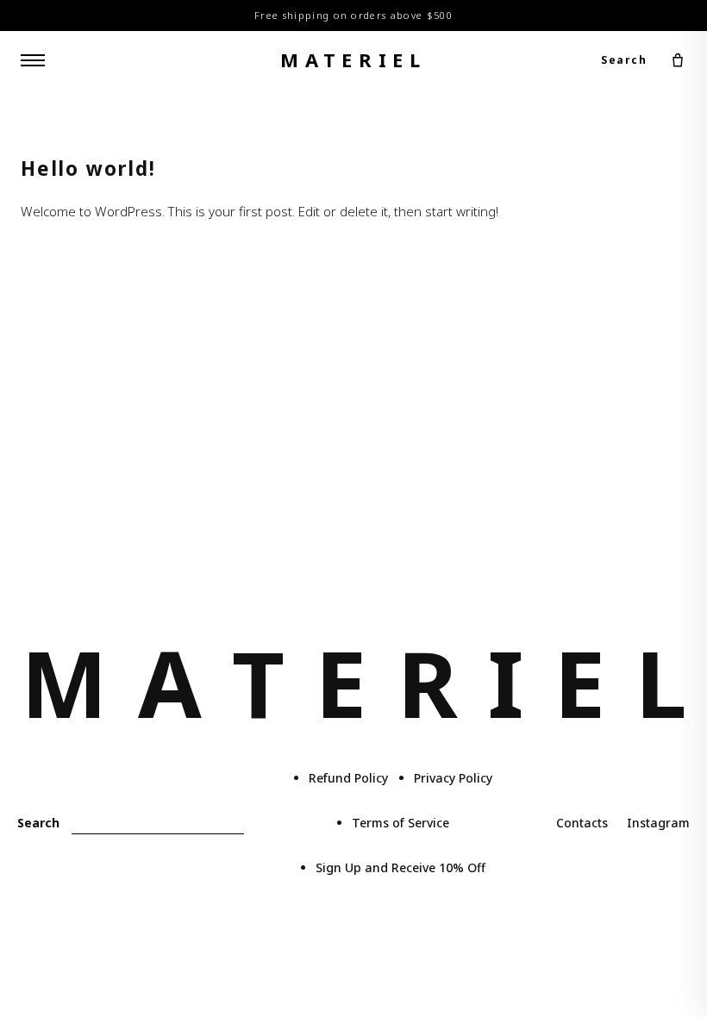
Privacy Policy (453, 778)
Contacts (582, 822)
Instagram (658, 822)
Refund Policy (348, 778)
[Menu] (33, 60)
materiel (353, 59)
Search (624, 60)
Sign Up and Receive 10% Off (400, 867)
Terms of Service (400, 822)
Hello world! (88, 168)
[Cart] (677, 60)
